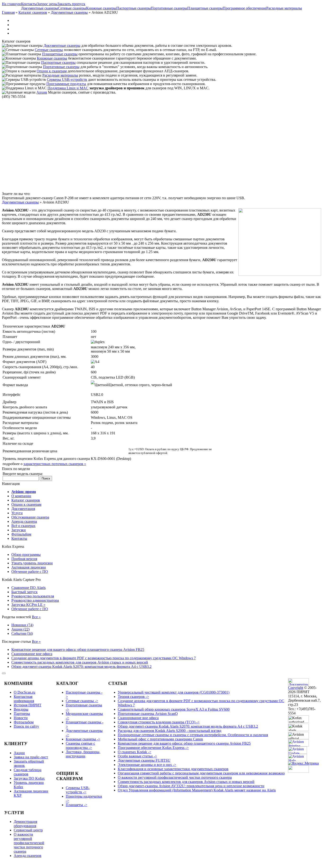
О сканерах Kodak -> (134, 752)
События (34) (22, 633)
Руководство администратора (35, 600)
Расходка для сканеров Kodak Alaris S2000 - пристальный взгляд (169, 731)
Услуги (17, 513)
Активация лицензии (28, 567)
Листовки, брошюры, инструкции (83, 754)
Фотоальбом (21, 534)
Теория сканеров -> (133, 697)
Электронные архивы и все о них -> (147, 765)
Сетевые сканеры (72, 8)
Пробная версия (24, 559)
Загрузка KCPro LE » (28, 605)
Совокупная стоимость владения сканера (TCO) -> (159, 722)
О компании (21, 496)
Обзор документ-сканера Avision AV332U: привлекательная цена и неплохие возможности (191, 786)
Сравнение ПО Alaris (28, 588)
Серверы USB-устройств (67, 80)
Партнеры (22, 714)
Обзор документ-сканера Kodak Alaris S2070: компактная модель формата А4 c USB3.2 (81, 667)
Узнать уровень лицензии (32, 563)
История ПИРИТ (27, 705)
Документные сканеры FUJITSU (144, 760)
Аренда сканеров (27, 856)
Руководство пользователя (32, 596)
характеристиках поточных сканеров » (54, 464)
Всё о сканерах (23, 526)
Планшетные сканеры (205, 8)
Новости (21, 718)
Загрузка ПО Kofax (29, 778)
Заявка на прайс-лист (31, 757)
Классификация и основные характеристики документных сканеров (173, 769)
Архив (41, 92)
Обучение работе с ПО (29, 572)
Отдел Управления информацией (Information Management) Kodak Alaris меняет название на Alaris (197, 790)
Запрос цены (47, 4)
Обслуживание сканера (30, 517)
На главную (11, 4)
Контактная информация (24, 699)
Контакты (29, 4)
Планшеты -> (76, 805)
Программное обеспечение (244, 8)
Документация (23, 509)
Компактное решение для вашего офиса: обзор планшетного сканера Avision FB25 (77, 650)
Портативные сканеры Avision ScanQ (148, 714)
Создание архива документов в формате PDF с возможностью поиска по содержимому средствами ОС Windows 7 (103, 658)
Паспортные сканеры (133, 8)
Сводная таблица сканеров (27, 772)
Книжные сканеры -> (83, 739)
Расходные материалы (284, 8)
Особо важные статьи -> (137, 756)
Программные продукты (66, 84)
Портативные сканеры (169, 8)
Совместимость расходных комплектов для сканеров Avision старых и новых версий (79, 662)
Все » (36, 617)
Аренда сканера (24, 521)
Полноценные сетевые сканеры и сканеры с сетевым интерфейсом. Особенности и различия (193, 735)
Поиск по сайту (26, 726)
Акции (19, 753)
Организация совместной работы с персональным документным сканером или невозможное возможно (201, 773)
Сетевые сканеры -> (82, 701)
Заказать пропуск (71, 4)
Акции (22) (20, 629)
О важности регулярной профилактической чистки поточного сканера (29, 842)
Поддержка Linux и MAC (68, 88)
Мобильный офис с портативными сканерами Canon (160, 739)
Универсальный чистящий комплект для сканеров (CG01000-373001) (173, 692)
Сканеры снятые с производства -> (80, 745)
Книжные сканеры (101, 8)
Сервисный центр (28, 830)
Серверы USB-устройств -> (78, 790)
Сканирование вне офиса (31, 654)
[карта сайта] (4, 673)
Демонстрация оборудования (25, 824)
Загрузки (18, 530)
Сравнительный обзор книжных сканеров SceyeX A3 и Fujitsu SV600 (174, 709)
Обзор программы (26, 555)
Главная (8, 12)
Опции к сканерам (52, 71)
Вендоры (21, 709)
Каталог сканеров (32, 12)
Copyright (295, 688)
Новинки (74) (22, 625)
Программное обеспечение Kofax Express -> (153, 748)
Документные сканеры (39, 8)
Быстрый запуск (24, 592)
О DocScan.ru (24, 692)
